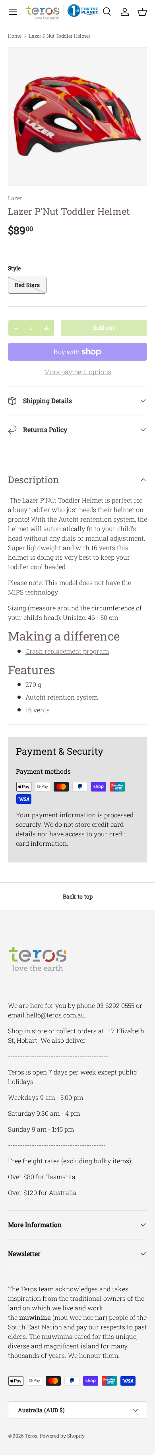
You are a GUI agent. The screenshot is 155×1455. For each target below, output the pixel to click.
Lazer (15, 198)
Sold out (103, 327)
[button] (142, 12)
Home (14, 36)
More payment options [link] (77, 371)
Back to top (78, 896)
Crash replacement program (67, 651)
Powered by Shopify (62, 1435)
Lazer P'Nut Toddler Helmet (59, 36)
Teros (31, 1435)
